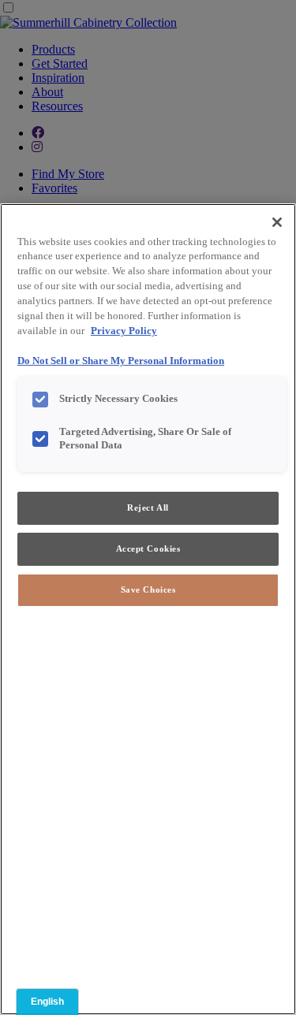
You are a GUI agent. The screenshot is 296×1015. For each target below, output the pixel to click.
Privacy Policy (124, 330)
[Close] (277, 222)
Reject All (148, 507)
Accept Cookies (148, 548)
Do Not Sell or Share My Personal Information (120, 360)
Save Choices (148, 589)
